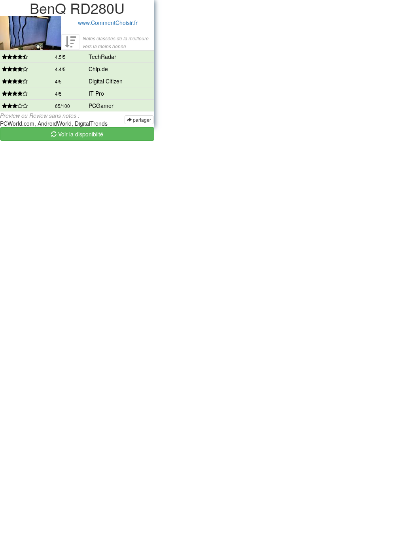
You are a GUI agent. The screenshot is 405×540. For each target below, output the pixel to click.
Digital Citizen (106, 81)
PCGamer (101, 106)
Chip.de (98, 69)
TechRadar (102, 56)
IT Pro (96, 93)
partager (141, 119)
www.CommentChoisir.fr (108, 22)
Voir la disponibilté (80, 134)
